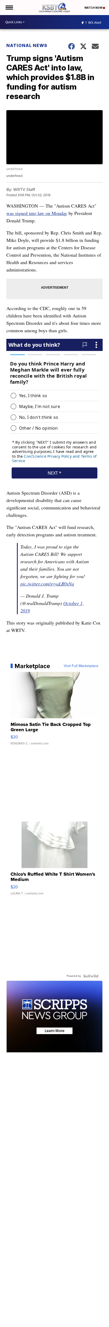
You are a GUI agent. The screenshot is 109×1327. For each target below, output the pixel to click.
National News (26, 45)
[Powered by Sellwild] (90, 976)
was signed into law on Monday (36, 213)
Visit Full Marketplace (81, 666)
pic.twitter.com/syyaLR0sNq (47, 583)
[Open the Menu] (9, 7)
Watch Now (93, 7)
